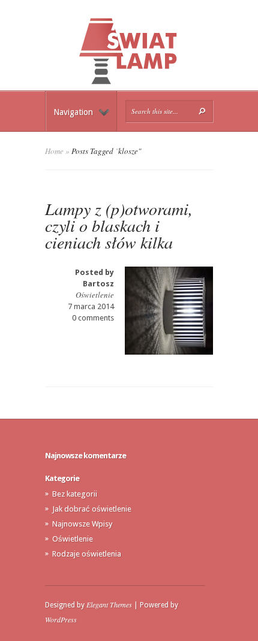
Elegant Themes (109, 604)
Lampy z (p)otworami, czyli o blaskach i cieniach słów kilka (119, 225)
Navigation (73, 112)
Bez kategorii (74, 493)
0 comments (93, 317)
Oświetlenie (95, 294)
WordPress (61, 619)
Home (54, 151)
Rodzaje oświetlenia (86, 553)
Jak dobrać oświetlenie (91, 508)
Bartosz (98, 283)
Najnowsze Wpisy (82, 523)
